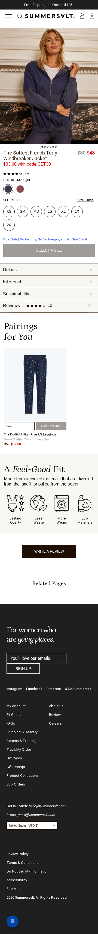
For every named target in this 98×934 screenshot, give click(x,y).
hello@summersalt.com (47, 806)
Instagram (14, 689)
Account (82, 16)
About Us (56, 706)
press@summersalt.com (36, 815)
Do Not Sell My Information (27, 871)
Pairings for (21, 331)
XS (9, 211)
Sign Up (23, 668)
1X (77, 211)
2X (9, 225)
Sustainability (48, 294)
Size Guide (85, 200)
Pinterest (54, 689)
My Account (16, 706)
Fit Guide (14, 715)
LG (50, 211)
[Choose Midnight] (8, 189)
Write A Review (49, 551)
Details (48, 269)
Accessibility (17, 880)
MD (36, 211)
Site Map (14, 889)
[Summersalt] (49, 16)
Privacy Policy (18, 854)
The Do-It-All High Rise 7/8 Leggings (30, 434)
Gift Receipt (16, 767)
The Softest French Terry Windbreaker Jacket (30, 155)
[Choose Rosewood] (20, 189)
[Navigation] (8, 16)
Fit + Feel (48, 281)
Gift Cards (14, 758)
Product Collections (23, 776)
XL (63, 211)
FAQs (11, 723)
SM (22, 211)
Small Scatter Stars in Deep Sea (26, 439)
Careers (55, 723)
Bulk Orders (16, 784)
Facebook (34, 689)
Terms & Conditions (22, 863)
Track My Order (19, 749)
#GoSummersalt (78, 689)
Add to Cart (51, 426)
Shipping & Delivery (22, 732)
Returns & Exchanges (24, 741)
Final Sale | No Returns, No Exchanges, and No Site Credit (45, 239)
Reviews (56, 715)
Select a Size (49, 250)
